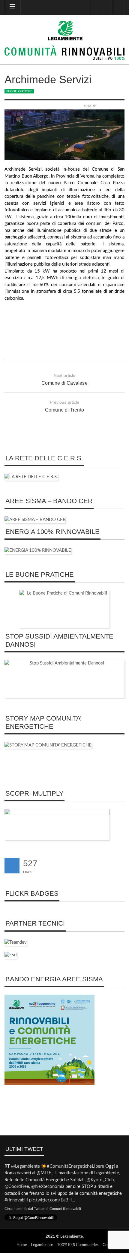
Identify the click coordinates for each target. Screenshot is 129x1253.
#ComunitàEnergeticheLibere (75, 1166)
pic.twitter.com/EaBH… (52, 1200)
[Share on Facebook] (101, 106)
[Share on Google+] (115, 106)
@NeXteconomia (47, 1186)
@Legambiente (25, 1166)
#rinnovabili (16, 1200)
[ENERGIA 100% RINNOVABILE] (37, 550)
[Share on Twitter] (107, 106)
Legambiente (71, 1237)
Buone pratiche (19, 91)
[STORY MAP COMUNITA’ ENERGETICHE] (48, 745)
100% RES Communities (78, 1245)
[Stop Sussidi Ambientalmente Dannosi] (64, 679)
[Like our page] (12, 865)
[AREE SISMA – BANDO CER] (34, 519)
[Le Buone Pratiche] (64, 609)
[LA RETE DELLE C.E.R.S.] (31, 477)
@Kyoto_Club (100, 1180)
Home (21, 1245)
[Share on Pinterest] (121, 106)
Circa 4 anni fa (15, 1208)
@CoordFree (16, 1186)
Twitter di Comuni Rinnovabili (57, 1208)
